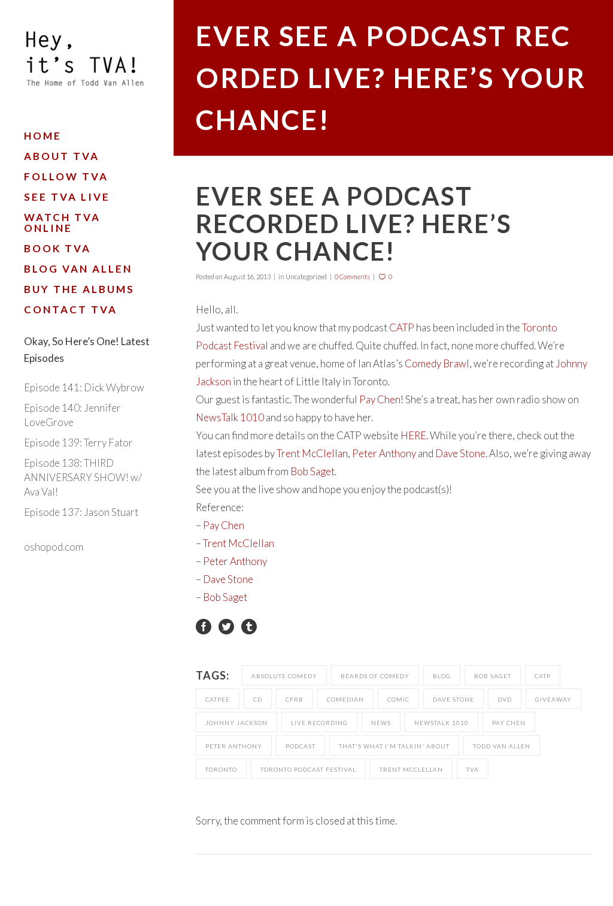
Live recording (319, 722)
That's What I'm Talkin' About (394, 746)
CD (257, 699)
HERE (413, 435)
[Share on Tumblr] (249, 625)
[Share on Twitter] (226, 625)
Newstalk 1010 (441, 722)
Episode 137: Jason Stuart (81, 512)
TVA (472, 769)
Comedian (345, 699)
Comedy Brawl (437, 363)
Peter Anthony (384, 453)
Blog (442, 676)
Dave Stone (460, 453)
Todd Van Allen (501, 746)
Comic (398, 699)
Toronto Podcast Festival (308, 769)
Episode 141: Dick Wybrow (84, 387)
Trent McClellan (312, 453)
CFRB (295, 699)
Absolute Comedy (284, 676)
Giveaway (553, 699)
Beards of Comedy (375, 676)
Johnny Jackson (236, 722)
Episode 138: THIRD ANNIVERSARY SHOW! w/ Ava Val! (83, 477)
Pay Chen (379, 399)
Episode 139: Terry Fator (78, 442)
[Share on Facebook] (203, 625)
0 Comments (352, 276)
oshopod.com (53, 546)
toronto (221, 769)
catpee (217, 699)
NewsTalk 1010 (230, 417)
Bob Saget (312, 471)
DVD (504, 699)
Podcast (300, 746)
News (381, 722)
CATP (401, 327)
